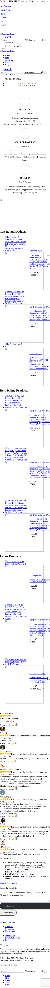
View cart (4, 965)
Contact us (9, 929)
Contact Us (5, 10)
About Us (9, 60)
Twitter (9, 883)
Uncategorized (35, 575)
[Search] (45, 40)
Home (7, 55)
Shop (7, 57)
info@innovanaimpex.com (24, 874)
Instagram (15, 883)
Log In (3, 24)
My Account (6, 6)
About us (9, 927)
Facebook (3, 883)
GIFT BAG (34, 307)
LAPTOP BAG (35, 251)
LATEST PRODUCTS (27, 85)
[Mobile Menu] (1, 32)
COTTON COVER (37, 673)
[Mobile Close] (1, 969)
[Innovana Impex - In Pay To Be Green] (7, 34)
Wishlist (4, 17)
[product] (16, 263)
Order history (10, 935)
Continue (14, 965)
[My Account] (23, 44)
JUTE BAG (45, 307)
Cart (2, 21)
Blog (3, 13)
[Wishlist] (27, 44)
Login (7, 940)
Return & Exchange (13, 938)
